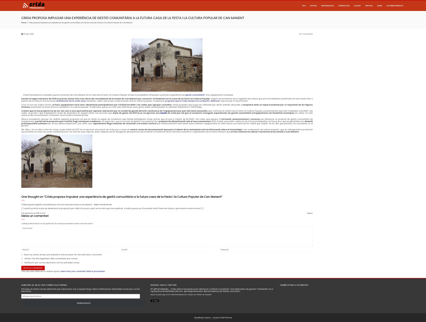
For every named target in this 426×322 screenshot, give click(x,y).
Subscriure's (84, 303)
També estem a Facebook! (294, 285)
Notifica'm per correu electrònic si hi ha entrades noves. (52, 262)
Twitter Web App (207, 297)
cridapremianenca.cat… (174, 293)
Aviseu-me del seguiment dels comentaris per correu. (51, 258)
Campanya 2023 (344, 6)
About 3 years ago (162, 297)
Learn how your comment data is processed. (82, 271)
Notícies (313, 6)
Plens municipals (327, 6)
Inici (304, 6)
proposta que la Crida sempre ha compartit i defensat (192, 100)
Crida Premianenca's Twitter (186, 297)
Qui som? (357, 6)
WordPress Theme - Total (205, 317)
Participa (369, 6)
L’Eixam (379, 6)
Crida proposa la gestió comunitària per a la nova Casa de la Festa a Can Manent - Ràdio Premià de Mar (66, 204)
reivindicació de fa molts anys (71, 100)
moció (163, 113)
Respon (310, 213)
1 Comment (307, 34)
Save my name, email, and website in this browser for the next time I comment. (63, 254)
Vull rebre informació (395, 6)
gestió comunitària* (195, 95)
